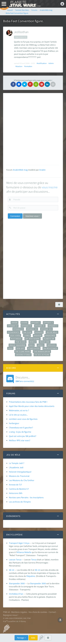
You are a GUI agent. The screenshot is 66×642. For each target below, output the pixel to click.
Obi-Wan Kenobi (32, 339)
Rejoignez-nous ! (10, 615)
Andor (14, 323)
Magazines (50, 335)
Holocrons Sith (15, 493)
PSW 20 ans (21, 342)
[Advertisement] (33, 129)
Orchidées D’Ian (16, 593)
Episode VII (32, 329)
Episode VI (18, 329)
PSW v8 (6, 612)
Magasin (38, 335)
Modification (42, 63)
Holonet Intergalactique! (20, 471)
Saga (31, 345)
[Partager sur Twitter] (24, 84)
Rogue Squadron (17, 345)
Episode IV (26, 326)
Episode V (53, 326)
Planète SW (49, 339)
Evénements (13, 332)
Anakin (42, 169)
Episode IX (40, 326)
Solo (10, 348)
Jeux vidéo (15, 335)
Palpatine (30, 576)
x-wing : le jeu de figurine (20, 431)
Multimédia (16, 339)
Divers (24, 323)
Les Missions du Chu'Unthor (21, 480)
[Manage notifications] (60, 620)
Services (51, 345)
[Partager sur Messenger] (18, 84)
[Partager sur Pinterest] (30, 84)
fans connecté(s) (25, 378)
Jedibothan (21, 32)
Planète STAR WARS (24, 4)
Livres (27, 335)
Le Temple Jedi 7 (16, 463)
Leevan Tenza (15, 559)
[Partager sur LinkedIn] (47, 84)
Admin (51, 63)
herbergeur (14, 423)
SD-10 (11, 570)
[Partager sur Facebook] (13, 84)
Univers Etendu (23, 355)
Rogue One (45, 342)
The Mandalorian (42, 351)
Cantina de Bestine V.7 (19, 489)
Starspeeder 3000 (17, 583)
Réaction (19, 66)
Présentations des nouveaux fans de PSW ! (28, 401)
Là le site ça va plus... (18, 414)
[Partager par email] (53, 84)
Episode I (35, 323)
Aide (33, 637)
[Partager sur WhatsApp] (36, 84)
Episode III (13, 326)
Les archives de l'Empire (20, 501)
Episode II (48, 323)
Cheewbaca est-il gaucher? (21, 427)
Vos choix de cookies (38, 612)
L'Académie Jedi (16, 467)
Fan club (27, 332)
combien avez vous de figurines (23, 419)
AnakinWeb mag (20, 169)
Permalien (28, 66)
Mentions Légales (19, 612)
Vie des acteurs (42, 355)
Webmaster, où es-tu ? (19, 410)
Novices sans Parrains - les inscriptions (26, 497)
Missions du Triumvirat (19, 476)
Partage (20, 637)
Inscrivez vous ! (32, 216)
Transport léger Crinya (19, 543)
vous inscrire (50, 187)
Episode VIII (46, 329)
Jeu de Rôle (52, 332)
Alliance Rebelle (24, 552)
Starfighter (34, 348)
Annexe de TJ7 (15, 484)
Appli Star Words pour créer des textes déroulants (31, 406)
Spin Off (20, 348)
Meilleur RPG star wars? (19, 440)
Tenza (34, 559)
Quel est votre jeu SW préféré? (22, 436)
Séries (41, 345)
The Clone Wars (22, 351)
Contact (52, 612)
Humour (39, 332)
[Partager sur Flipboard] (41, 84)
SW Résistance (50, 348)
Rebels (32, 342)
